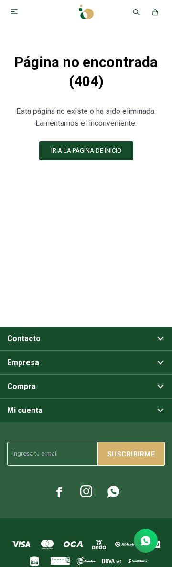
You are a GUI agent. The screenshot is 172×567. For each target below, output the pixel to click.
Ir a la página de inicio (86, 150)
